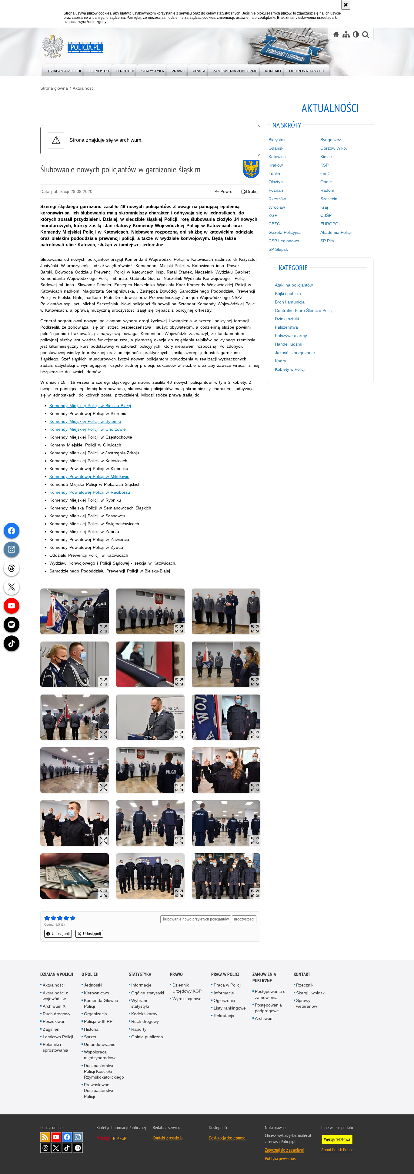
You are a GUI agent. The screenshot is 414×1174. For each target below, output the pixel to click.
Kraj (324, 207)
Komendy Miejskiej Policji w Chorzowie (87, 429)
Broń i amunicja (290, 302)
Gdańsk (276, 148)
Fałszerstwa (286, 327)
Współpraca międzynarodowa (100, 1055)
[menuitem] (64, 69)
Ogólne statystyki (147, 992)
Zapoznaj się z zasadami (284, 1150)
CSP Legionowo (284, 240)
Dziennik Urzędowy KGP (187, 988)
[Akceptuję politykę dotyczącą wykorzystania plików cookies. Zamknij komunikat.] (345, 5)
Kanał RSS (45, 1137)
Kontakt (302, 974)
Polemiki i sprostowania (55, 1047)
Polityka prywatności (281, 1158)
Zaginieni (51, 1029)
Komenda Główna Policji (101, 1003)
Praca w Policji (226, 974)
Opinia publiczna (147, 1036)
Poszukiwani (54, 1021)
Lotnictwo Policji (58, 1036)
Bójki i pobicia (288, 293)
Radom (327, 190)
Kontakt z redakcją (167, 1138)
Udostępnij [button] (61, 934)
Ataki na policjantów (294, 285)
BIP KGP (119, 1138)
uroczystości (244, 919)
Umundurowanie (99, 1044)
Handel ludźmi (288, 344)
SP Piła (327, 240)
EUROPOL (330, 223)
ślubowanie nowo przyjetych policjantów (195, 919)
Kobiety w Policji (290, 369)
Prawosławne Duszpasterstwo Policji (99, 1090)
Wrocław (277, 207)
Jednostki (93, 985)
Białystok (277, 139)
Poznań (276, 190)
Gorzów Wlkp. (333, 148)
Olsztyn (276, 181)
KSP (324, 165)
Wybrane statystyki (140, 1003)
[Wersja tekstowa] (356, 34)
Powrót (227, 191)
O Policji (90, 974)
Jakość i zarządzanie (295, 352)
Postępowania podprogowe (268, 1008)
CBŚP (326, 215)
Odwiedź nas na (56, 1137)
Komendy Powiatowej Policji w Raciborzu (89, 492)
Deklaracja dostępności (227, 1138)
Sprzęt (90, 1036)
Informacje (141, 985)
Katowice (277, 156)
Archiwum (264, 1018)
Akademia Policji (336, 232)
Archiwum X (54, 1006)
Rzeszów (277, 198)
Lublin (274, 173)
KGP (273, 215)
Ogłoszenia (224, 1000)
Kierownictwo (96, 992)
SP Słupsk (278, 249)
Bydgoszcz (330, 139)
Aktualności (84, 88)
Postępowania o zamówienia (270, 994)
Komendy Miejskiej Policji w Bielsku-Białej (90, 405)
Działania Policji (56, 974)
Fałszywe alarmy (291, 335)
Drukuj (252, 191)
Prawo (176, 974)
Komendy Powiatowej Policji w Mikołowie (89, 476)
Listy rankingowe (230, 1008)
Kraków (276, 165)
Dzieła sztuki (287, 318)
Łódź (325, 173)
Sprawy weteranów (306, 1003)
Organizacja (95, 1013)
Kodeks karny (144, 1013)
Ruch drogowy (56, 1013)
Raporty (138, 1029)
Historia (91, 1029)
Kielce (326, 156)
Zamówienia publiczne (264, 977)
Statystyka (140, 974)
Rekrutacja (224, 1015)
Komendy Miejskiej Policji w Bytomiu (85, 421)
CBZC (274, 223)
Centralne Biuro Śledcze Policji (304, 310)
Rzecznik (304, 985)
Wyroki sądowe (187, 998)
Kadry (280, 360)
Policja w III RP (98, 1021)
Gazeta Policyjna (285, 232)
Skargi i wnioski (311, 992)
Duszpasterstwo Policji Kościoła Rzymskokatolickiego (104, 1071)
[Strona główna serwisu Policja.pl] (336, 34)
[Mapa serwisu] (346, 34)
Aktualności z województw (55, 995)
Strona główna (54, 88)
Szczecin (328, 198)
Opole (326, 181)
